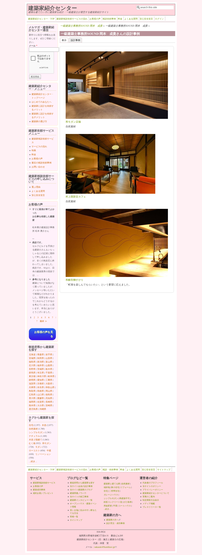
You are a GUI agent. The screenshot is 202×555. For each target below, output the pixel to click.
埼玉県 (40, 372)
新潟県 (40, 361)
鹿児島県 (33, 408)
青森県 (40, 354)
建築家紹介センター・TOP (41, 18)
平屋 (115, 505)
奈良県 (40, 387)
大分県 (40, 405)
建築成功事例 (39, 489)
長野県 (32, 368)
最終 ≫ (43, 321)
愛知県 (40, 379)
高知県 (49, 398)
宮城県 (32, 358)
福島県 (32, 361)
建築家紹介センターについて (156, 493)
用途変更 (108, 505)
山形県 (49, 358)
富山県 (49, 361)
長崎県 (49, 401)
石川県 (32, 365)
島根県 (40, 390)
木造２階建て (35, 439)
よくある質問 (131, 18)
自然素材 (33, 428)
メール (33, 45)
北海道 (32, 354)
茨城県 (40, 368)
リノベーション (43, 454)
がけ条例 (127, 501)
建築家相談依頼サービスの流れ (71, 18)
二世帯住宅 (114, 490)
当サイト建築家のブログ (81, 489)
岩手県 (49, 354)
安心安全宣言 (146, 18)
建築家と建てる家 (112, 483)
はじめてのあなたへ (41, 101)
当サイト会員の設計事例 (81, 486)
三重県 (49, 379)
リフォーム (126, 487)
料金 (120, 18)
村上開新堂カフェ (76, 196)
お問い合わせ (38, 166)
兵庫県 (32, 387)
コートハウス (125, 505)
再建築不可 (124, 498)
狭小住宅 (115, 487)
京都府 (40, 383)
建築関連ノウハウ (78, 493)
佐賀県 (40, 401)
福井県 (40, 365)
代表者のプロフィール (153, 482)
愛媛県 (40, 398)
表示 (64, 40)
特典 (34, 150)
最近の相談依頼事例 (41, 162)
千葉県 (49, 372)
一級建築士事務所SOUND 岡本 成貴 (81, 25)
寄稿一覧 (74, 516)
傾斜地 (107, 487)
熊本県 (32, 405)
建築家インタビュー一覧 (81, 500)
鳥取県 (32, 390)
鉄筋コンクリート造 (113, 501)
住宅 (31, 425)
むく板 (32, 443)
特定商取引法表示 (151, 500)
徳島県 (49, 394)
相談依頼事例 (109, 18)
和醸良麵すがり (74, 279)
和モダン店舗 (73, 121)
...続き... (33, 461)
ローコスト (34, 450)
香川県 (32, 398)
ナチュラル (34, 435)
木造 (44, 425)
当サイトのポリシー (152, 486)
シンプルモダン (36, 432)
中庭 (49, 450)
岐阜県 (51, 376)
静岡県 (32, 379)
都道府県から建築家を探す (82, 482)
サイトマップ (163, 469)
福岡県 (32, 401)
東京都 (32, 376)
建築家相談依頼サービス (44, 482)
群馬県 (32, 372)
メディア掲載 (149, 503)
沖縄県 (42, 408)
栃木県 (49, 368)
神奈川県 (41, 376)
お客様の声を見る (43, 334)
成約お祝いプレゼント (43, 493)
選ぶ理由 (36, 186)
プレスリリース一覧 (152, 507)
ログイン (159, 18)
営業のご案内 (149, 496)
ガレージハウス (111, 494)
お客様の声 (95, 18)
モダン (38, 446)
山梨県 (49, 365)
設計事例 (76, 40)
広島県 (32, 394)
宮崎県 (49, 405)
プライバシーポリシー (153, 489)
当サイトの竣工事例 (79, 496)
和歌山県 (50, 387)
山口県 (40, 394)
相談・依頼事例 (110, 469)
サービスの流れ (39, 146)
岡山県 (49, 390)
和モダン (46, 443)
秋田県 (40, 358)
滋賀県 (32, 383)
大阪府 (49, 383)
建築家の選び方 (39, 121)
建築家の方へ (113, 519)
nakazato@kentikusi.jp (105, 546)
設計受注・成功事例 (115, 523)
